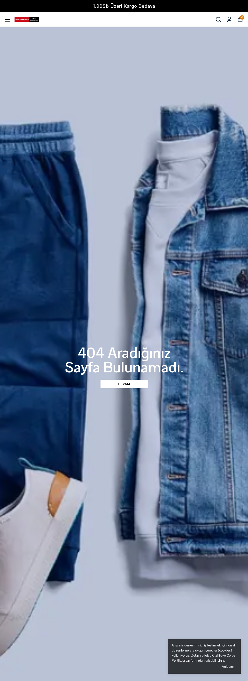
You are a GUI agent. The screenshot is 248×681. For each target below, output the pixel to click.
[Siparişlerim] (229, 19)
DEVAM (124, 384)
